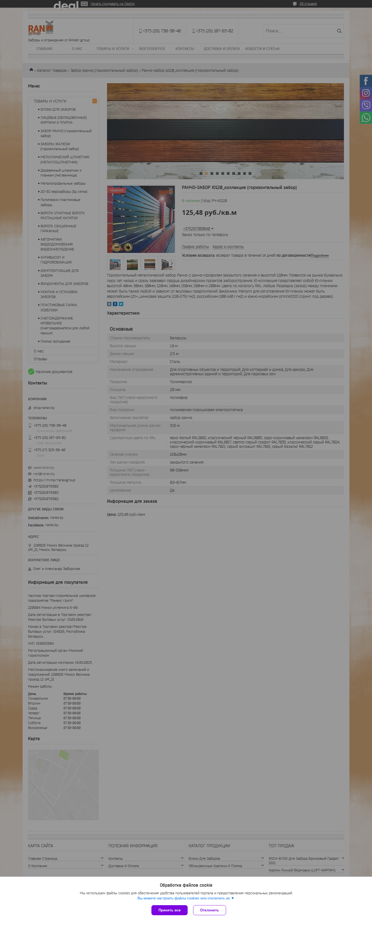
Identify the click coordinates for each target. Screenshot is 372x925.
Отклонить (209, 910)
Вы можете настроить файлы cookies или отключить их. (184, 898)
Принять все (169, 910)
